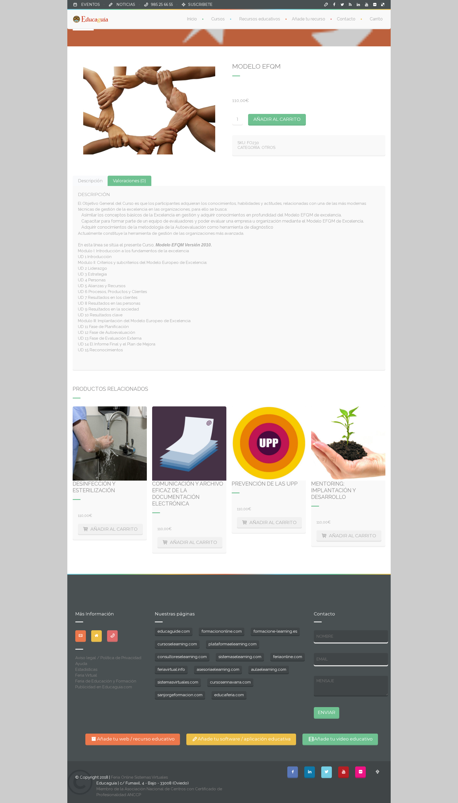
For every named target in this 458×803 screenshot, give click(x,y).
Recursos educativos (259, 18)
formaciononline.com (221, 631)
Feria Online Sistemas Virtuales (139, 777)
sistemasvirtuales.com (177, 682)
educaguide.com (173, 631)
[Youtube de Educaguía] (366, 4)
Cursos (218, 18)
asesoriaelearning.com (218, 669)
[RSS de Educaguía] (350, 4)
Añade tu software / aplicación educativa (244, 739)
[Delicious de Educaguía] (382, 4)
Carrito (376, 18)
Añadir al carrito (277, 119)
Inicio (192, 18)
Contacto (346, 18)
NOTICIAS (125, 4)
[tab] (90, 181)
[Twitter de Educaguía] (342, 4)
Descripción (90, 180)
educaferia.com (229, 695)
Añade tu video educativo (343, 739)
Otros (268, 147)
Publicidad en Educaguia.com (103, 687)
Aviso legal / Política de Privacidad (108, 657)
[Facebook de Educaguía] (334, 4)
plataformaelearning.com (233, 644)
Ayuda (81, 663)
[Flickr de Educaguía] (374, 4)
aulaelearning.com (268, 669)
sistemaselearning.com (239, 656)
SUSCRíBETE (200, 4)
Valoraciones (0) (129, 180)
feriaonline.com (287, 656)
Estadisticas (86, 669)
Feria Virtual (86, 675)
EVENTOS (90, 4)
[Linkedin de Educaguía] (358, 4)
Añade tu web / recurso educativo (136, 739)
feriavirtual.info (171, 669)
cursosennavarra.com (230, 682)
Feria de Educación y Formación (105, 681)
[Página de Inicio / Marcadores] (326, 4)
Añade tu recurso (308, 18)
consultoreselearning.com (182, 656)
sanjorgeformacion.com (179, 695)
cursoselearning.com (177, 644)
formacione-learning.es (275, 631)
